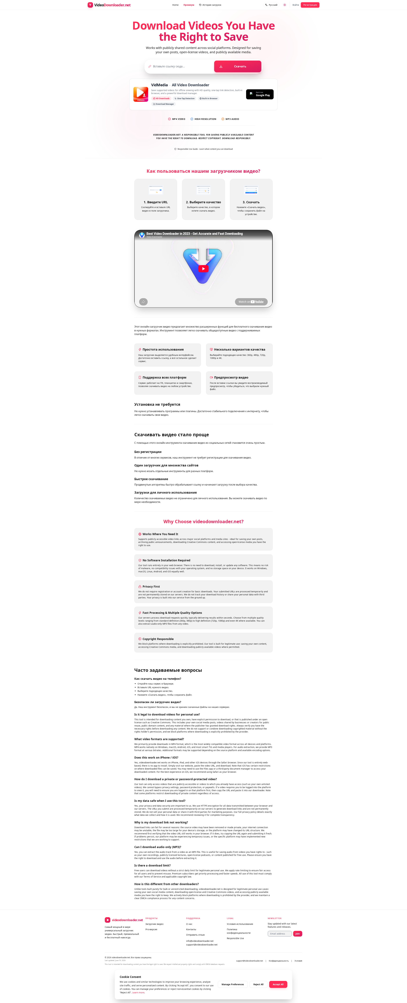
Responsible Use (235, 938)
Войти (296, 4)
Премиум (188, 4)
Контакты (191, 929)
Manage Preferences (233, 984)
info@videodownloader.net (200, 940)
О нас (189, 923)
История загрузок (212, 4)
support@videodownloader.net (201, 944)
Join (298, 933)
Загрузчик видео (154, 923)
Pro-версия (151, 929)
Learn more (138, 992)
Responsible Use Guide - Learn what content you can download (205, 149)
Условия (298, 961)
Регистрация (310, 4)
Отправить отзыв (195, 934)
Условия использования (240, 923)
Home (175, 4)
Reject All (258, 984)
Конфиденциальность (279, 961)
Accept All (278, 984)
